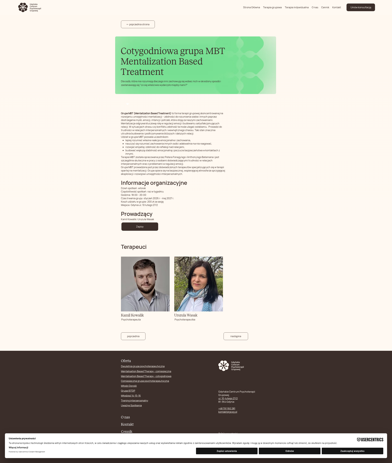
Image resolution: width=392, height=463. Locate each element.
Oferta (126, 361)
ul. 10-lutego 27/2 (228, 398)
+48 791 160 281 (226, 408)
